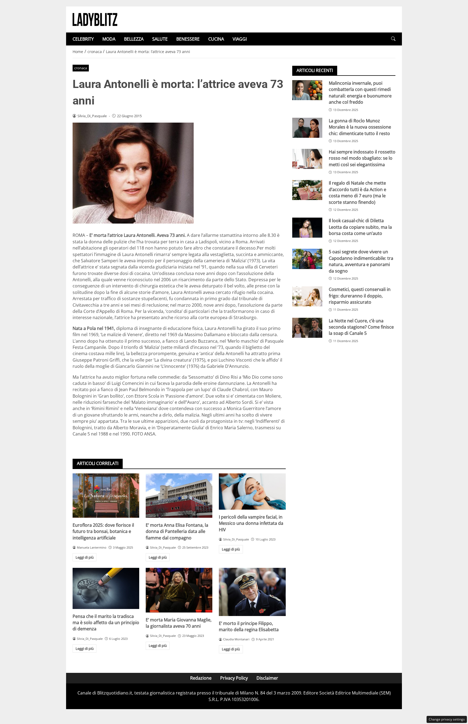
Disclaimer (267, 678)
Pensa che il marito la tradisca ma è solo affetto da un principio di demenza (106, 622)
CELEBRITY (83, 39)
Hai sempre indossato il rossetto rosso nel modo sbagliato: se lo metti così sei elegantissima (362, 158)
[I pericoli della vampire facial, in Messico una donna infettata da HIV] (252, 491)
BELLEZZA (134, 39)
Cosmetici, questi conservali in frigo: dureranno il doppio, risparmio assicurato (360, 295)
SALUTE (160, 39)
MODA (108, 39)
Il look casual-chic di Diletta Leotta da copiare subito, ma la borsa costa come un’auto (360, 227)
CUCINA (216, 39)
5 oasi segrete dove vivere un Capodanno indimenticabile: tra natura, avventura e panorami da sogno (361, 261)
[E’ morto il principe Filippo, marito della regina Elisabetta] (252, 592)
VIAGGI (240, 39)
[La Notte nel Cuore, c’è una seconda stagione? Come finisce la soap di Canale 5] (307, 328)
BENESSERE (188, 39)
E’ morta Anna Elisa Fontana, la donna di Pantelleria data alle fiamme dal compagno (177, 531)
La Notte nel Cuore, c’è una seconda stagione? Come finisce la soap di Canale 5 (361, 327)
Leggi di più (85, 557)
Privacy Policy (234, 678)
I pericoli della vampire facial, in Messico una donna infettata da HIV (251, 523)
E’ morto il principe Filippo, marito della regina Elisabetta (249, 626)
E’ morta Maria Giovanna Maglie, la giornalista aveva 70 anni (179, 623)
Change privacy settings (447, 719)
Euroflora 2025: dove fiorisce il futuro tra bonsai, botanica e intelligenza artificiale (103, 531)
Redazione (201, 678)
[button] (393, 39)
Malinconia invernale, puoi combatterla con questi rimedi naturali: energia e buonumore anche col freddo (360, 92)
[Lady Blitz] (95, 19)
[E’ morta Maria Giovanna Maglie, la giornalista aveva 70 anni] (179, 590)
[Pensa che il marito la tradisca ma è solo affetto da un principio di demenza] (106, 588)
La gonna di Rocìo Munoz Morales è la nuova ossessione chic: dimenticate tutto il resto (360, 127)
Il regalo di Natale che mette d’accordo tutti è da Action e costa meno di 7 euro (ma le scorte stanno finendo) (357, 192)
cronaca (80, 67)
